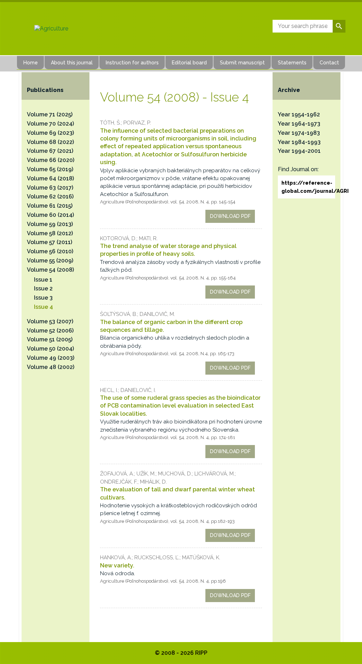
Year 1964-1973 (299, 123)
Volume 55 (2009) (50, 260)
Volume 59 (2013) (50, 224)
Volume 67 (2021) (50, 151)
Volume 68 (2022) (50, 142)
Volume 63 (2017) (50, 187)
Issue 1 (43, 279)
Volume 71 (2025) (49, 114)
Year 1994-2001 (299, 151)
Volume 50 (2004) (50, 348)
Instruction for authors (132, 62)
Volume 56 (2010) (50, 251)
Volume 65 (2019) (50, 169)
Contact (329, 62)
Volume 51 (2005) (49, 339)
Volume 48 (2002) (50, 367)
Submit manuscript (242, 62)
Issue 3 (43, 297)
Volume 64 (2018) (50, 178)
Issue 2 (43, 288)
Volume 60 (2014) (50, 215)
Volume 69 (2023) (50, 132)
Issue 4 (43, 307)
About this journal (72, 62)
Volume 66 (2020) (50, 160)
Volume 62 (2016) (50, 196)
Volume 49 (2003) (50, 357)
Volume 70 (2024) (50, 123)
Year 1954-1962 (299, 114)
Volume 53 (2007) (50, 321)
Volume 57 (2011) (49, 242)
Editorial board (189, 62)
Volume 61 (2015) (49, 205)
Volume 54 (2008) (50, 269)
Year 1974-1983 (299, 132)
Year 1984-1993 (299, 142)
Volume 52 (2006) (50, 330)
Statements (292, 62)
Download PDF (230, 216)
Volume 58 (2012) (50, 233)
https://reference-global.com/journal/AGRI (308, 187)
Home (30, 62)
